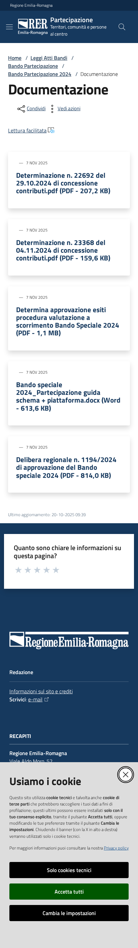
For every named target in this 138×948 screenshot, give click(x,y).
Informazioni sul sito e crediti (41, 691)
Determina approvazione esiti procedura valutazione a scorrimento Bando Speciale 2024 (67, 321)
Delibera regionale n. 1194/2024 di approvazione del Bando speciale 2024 (66, 467)
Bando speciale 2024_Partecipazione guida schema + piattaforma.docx (68, 396)
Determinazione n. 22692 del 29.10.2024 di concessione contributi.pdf (63, 183)
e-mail (35, 699)
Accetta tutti (69, 892)
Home (14, 58)
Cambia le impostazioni (69, 913)
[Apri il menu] (9, 27)
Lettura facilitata (27, 130)
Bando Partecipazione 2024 (39, 74)
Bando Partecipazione (33, 66)
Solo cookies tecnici (69, 870)
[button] (122, 27)
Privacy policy (116, 847)
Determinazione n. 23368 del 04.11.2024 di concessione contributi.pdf (63, 250)
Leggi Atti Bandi (48, 58)
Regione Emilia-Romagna (31, 5)
